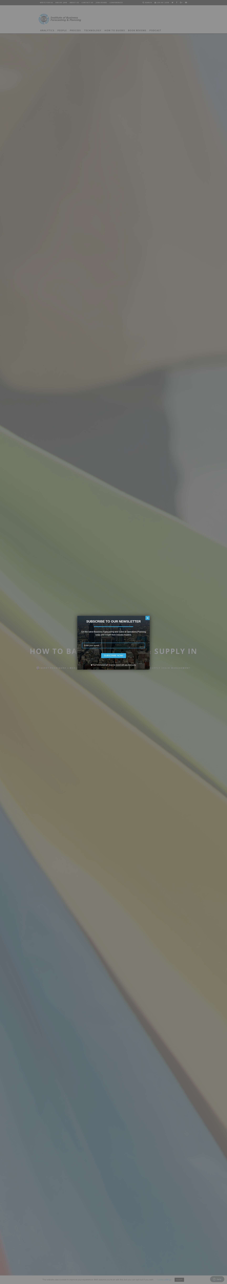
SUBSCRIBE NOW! (113, 655)
